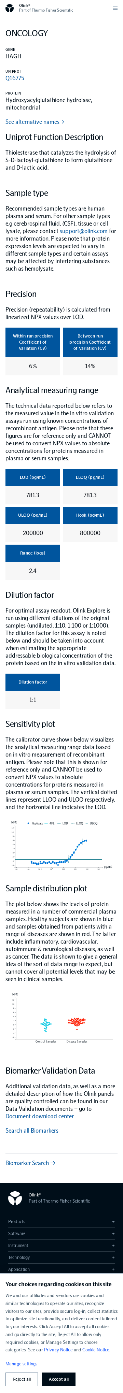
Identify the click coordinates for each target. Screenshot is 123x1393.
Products (61, 1221)
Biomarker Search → (30, 1163)
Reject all (22, 1379)
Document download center (39, 1116)
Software (61, 1233)
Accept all (58, 1379)
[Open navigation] (115, 8)
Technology (61, 1257)
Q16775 (14, 78)
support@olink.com (84, 231)
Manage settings (21, 1364)
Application (61, 1269)
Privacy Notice (58, 1350)
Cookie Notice (95, 1350)
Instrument (61, 1245)
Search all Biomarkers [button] (31, 1130)
